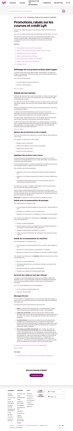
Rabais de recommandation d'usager (27, 56)
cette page (54, 34)
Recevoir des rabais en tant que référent (28, 61)
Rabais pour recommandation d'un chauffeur (29, 59)
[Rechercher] (63, 11)
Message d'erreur (21, 64)
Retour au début (18, 89)
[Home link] (4, 3)
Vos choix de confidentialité (31, 425)
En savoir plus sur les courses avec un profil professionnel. (30, 345)
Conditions (12, 425)
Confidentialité (19, 425)
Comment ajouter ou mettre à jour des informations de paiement (35, 356)
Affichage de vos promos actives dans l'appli (29, 48)
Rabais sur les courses (23, 50)
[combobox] (68, 3)
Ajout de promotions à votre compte (40, 50)
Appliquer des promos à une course (27, 53)
